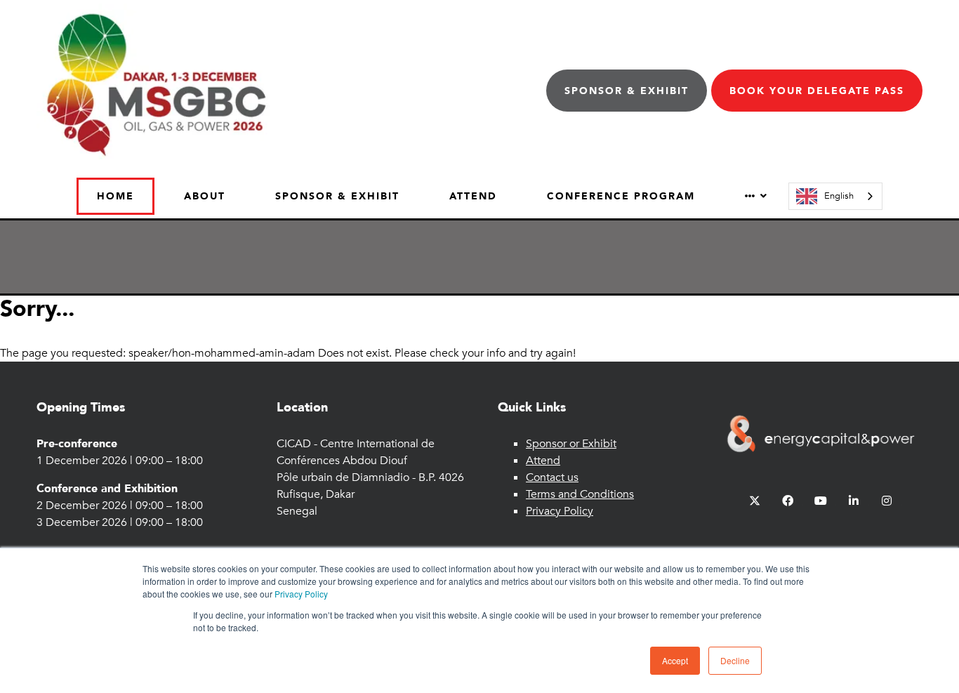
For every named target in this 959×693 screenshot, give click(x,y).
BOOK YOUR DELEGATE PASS (816, 91)
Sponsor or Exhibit (571, 443)
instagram (887, 501)
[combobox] (835, 196)
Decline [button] (735, 660)
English (839, 196)
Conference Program (621, 196)
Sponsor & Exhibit (626, 91)
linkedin (854, 501)
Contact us (552, 477)
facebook (788, 501)
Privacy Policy (301, 594)
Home (115, 196)
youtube (821, 501)
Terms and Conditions (580, 494)
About (204, 196)
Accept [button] (675, 660)
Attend (473, 196)
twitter (755, 501)
